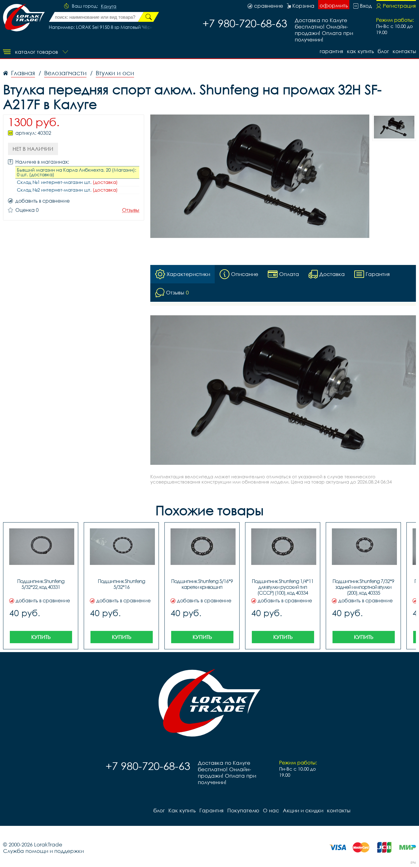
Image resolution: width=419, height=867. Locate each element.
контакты (404, 51)
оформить (334, 5)
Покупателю (243, 810)
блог (383, 51)
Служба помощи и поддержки (43, 851)
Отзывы (130, 210)
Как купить (360, 51)
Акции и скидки (303, 810)
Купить (41, 637)
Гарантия (331, 51)
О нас (271, 810)
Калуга (108, 6)
